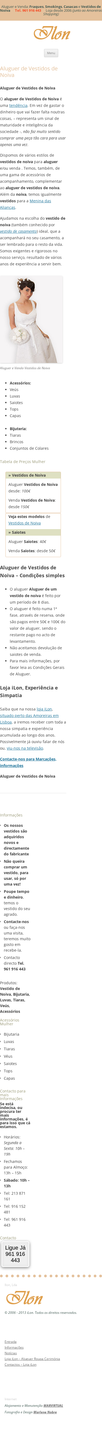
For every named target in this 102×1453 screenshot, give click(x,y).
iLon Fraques (54, 32)
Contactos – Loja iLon (20, 1364)
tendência (18, 105)
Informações (14, 1347)
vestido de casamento (18, 231)
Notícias (11, 1353)
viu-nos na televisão (25, 748)
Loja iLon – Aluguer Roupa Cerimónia (32, 1358)
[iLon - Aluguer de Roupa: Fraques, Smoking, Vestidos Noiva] (26, 1306)
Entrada (11, 1341)
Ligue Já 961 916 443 (15, 1254)
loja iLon (44, 709)
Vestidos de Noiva (24, 523)
